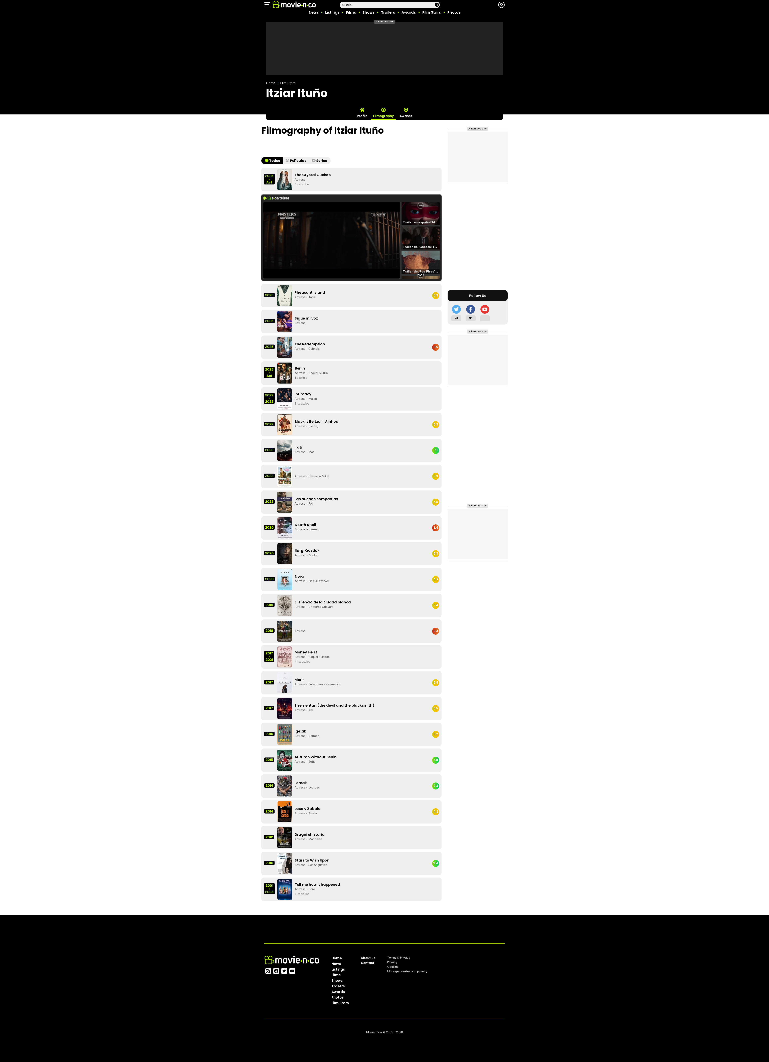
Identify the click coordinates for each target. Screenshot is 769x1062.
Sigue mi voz (306, 318)
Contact (367, 963)
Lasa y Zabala (308, 808)
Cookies (392, 967)
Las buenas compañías (316, 498)
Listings (332, 12)
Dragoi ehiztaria (310, 834)
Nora (299, 576)
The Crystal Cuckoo (313, 174)
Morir (299, 679)
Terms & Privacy (398, 958)
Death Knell (305, 524)
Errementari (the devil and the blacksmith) (334, 705)
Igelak (300, 731)
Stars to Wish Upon (312, 860)
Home (270, 83)
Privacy (392, 962)
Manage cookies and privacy (407, 971)
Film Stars (431, 12)
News (314, 12)
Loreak (301, 782)
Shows (368, 12)
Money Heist (306, 652)
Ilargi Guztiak (307, 550)
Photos (453, 12)
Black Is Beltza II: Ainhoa (316, 421)
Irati (298, 447)
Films (351, 12)
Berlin (300, 368)
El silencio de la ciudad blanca (323, 602)
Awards (409, 12)
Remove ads (386, 21)
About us (368, 958)
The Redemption (310, 344)
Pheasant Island (310, 292)
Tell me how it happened (317, 884)
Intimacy (303, 394)
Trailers (388, 12)
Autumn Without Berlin (316, 756)
